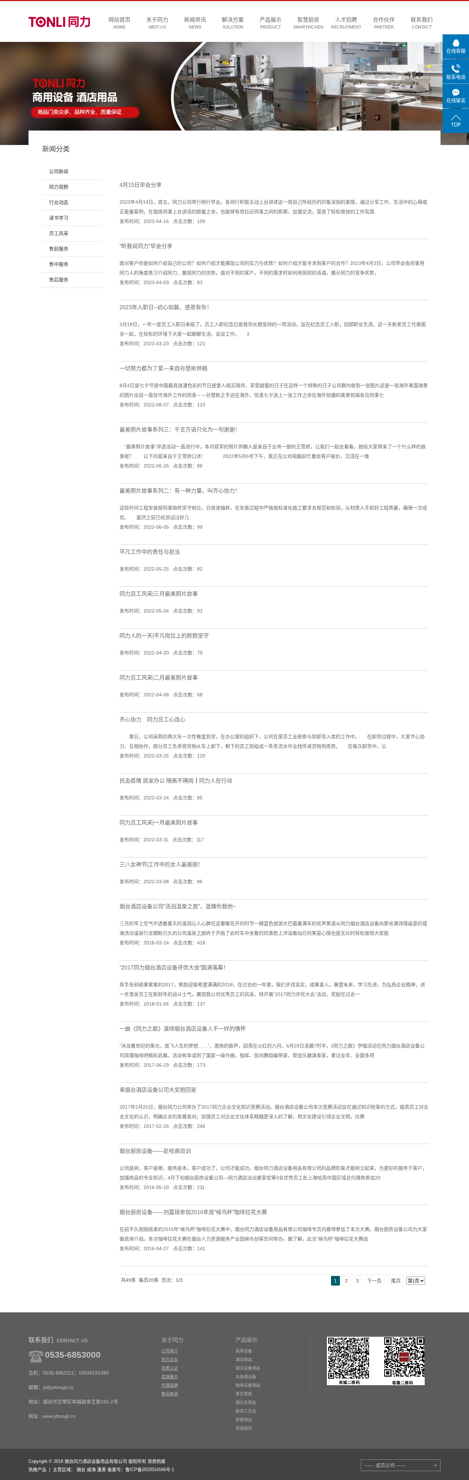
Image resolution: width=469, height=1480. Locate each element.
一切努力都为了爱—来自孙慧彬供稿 (163, 368)
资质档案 (156, 1461)
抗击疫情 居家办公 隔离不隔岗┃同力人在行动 (175, 781)
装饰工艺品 (246, 1411)
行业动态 (58, 202)
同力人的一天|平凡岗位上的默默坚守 (164, 636)
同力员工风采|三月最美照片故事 (158, 594)
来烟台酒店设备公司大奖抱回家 (157, 1090)
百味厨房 (244, 1428)
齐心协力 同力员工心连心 (152, 719)
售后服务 (58, 279)
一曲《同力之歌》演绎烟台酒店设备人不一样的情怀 (182, 1029)
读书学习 (58, 218)
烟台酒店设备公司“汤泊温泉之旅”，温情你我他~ (177, 906)
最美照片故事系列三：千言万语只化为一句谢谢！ (179, 430)
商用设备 (244, 1351)
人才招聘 (346, 23)
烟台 (81, 1469)
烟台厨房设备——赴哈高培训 (155, 1151)
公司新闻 (58, 171)
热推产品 (37, 1469)
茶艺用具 (244, 1394)
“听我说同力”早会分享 (145, 246)
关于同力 (157, 23)
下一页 (374, 1280)
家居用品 (244, 1419)
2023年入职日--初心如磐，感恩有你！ (165, 307)
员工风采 (58, 233)
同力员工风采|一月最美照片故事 (158, 823)
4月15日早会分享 (140, 185)
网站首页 (119, 23)
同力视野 (58, 187)
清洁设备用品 (248, 1368)
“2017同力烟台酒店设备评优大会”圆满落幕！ (174, 968)
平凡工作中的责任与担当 (149, 552)
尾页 (396, 1280)
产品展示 (271, 23)
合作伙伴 (384, 23)
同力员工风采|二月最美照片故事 (158, 678)
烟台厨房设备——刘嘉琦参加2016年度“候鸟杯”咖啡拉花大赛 (193, 1212)
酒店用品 (244, 1359)
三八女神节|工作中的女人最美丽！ (161, 864)
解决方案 (233, 23)
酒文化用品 (246, 1402)
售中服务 (58, 264)
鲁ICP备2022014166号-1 (149, 1469)
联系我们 (422, 23)
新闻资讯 (195, 23)
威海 (91, 1469)
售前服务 (58, 248)
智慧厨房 (308, 23)
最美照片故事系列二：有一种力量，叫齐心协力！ (179, 491)
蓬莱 (101, 1469)
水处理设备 (246, 1377)
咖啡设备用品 (248, 1385)
